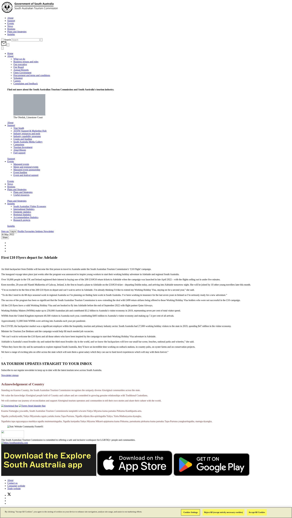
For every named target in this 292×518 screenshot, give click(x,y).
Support (11, 158)
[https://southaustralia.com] (14, 442)
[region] (146, 512)
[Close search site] (41, 39)
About (10, 122)
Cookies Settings (190, 512)
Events (10, 181)
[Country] (9, 405)
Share (5, 237)
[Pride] (12, 437)
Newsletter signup (10, 375)
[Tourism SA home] (29, 12)
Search (7, 39)
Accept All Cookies (257, 512)
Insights (11, 226)
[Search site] (2, 39)
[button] (4, 44)
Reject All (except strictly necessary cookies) (223, 512)
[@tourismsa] (9, 495)
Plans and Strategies (16, 201)
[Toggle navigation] (8, 44)
